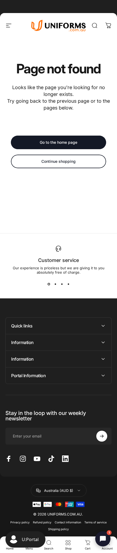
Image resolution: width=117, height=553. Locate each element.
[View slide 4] (68, 284)
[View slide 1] (48, 284)
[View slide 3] (62, 284)
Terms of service (95, 522)
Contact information (68, 522)
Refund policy (42, 522)
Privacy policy (20, 522)
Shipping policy (58, 529)
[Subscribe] (101, 436)
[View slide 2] (55, 284)
